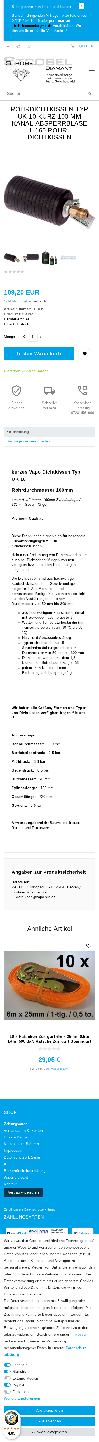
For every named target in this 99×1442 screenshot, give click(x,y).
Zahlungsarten (15, 1124)
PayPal (18, 1385)
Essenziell (21, 1365)
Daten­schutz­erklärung (22, 1157)
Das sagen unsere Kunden (28, 441)
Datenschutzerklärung (39, 1209)
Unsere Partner (16, 1137)
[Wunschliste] (27, 46)
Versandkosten (38, 301)
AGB (8, 1164)
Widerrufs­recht (16, 1177)
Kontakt (10, 1184)
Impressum (13, 1151)
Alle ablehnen (49, 1421)
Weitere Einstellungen (22, 1398)
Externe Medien (25, 1379)
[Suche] (90, 94)
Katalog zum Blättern (21, 1144)
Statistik (19, 1372)
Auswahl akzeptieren (49, 1432)
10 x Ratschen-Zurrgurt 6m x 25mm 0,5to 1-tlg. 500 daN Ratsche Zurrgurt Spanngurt (49, 1038)
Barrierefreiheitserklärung (24, 1171)
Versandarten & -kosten (23, 1131)
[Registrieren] (18, 46)
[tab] (49, 432)
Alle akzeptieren (49, 1410)
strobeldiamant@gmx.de (32, 26)
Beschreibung (17, 432)
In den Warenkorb (39, 353)
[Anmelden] (8, 46)
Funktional (21, 1392)
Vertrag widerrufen (23, 1192)
